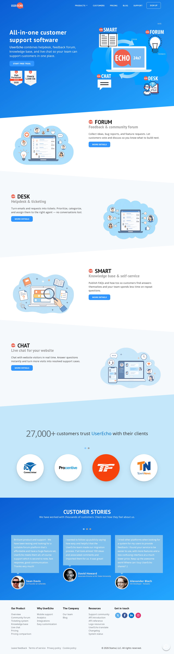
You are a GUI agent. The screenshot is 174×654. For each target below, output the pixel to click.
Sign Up (153, 5)
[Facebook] (124, 615)
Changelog (94, 630)
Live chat (15, 627)
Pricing (113, 5)
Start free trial (22, 63)
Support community (99, 614)
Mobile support (45, 614)
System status (96, 633)
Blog (125, 5)
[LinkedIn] (131, 615)
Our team (68, 614)
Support (137, 5)
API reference (96, 620)
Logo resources (97, 624)
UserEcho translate (98, 627)
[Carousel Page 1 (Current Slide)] (85, 448)
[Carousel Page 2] (89, 448)
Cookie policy (69, 648)
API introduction (97, 617)
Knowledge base (19, 624)
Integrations (43, 620)
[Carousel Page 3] (90, 529)
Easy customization (47, 624)
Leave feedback (19, 648)
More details (99, 144)
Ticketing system (19, 620)
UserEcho (101, 434)
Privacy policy (54, 648)
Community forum (20, 617)
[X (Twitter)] (117, 615)
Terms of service (37, 648)
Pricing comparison (21, 633)
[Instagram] (138, 615)
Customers (99, 5)
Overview (16, 614)
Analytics (41, 617)
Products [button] (80, 5)
